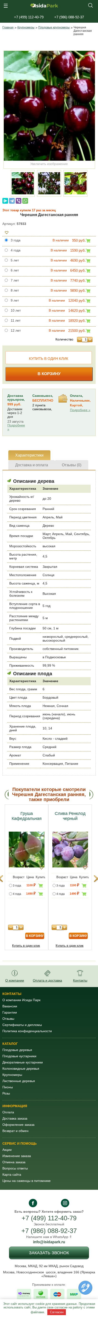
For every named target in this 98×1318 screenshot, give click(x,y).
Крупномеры (25, 27)
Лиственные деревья (18, 1081)
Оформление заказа (18, 1125)
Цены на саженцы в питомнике (26, 1181)
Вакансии (9, 1006)
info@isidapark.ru (49, 1242)
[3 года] (10, 886)
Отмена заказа (13, 1162)
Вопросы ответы (15, 1168)
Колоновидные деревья (20, 1068)
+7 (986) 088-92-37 (49, 1230)
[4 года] (10, 894)
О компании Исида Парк (21, 1000)
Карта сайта (11, 1174)
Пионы (7, 1087)
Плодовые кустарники (19, 1056)
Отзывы (8, 1018)
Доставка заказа (14, 1118)
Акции (7, 1150)
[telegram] (54, 1203)
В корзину (49, 374)
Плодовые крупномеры (54, 27)
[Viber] (18, 201)
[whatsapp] (43, 1203)
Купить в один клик (48, 358)
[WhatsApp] (25, 201)
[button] (6, 232)
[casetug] (85, 1288)
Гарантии (9, 1012)
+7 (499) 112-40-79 (49, 1218)
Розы (6, 1093)
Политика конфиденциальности (27, 1031)
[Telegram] (12, 201)
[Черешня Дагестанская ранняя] (49, 106)
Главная (8, 27)
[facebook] (33, 1203)
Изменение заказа (16, 1156)
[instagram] (65, 1203)
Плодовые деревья (17, 1050)
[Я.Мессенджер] (5, 201)
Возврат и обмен (15, 1131)
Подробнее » (16, 427)
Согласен (57, 1312)
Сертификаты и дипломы (22, 1025)
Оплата (8, 1112)
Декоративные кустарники (22, 1062)
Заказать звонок (49, 1252)
